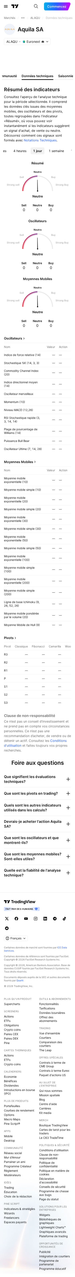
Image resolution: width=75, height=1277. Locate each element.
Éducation (10, 1192)
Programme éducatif (52, 1268)
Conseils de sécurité (52, 1186)
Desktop (9, 1140)
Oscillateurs (13, 338)
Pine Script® (12, 1123)
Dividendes (11, 1085)
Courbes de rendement (19, 1110)
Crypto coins (12, 1029)
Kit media (45, 1112)
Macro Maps (12, 1119)
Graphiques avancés (52, 1231)
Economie (10, 1076)
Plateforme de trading (53, 1236)
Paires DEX (11, 1038)
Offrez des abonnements (48, 1018)
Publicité (44, 1251)
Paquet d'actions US (52, 1075)
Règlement (11, 1170)
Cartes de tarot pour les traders (54, 1131)
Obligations (11, 1025)
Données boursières (52, 1012)
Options (9, 1114)
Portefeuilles (12, 1106)
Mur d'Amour (12, 1157)
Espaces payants (15, 1222)
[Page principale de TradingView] (15, 6)
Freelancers (11, 1217)
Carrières (45, 1108)
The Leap (45, 1050)
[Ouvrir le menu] (6, 6)
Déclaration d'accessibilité (48, 1180)
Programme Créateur (17, 1166)
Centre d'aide (48, 1104)
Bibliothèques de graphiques (50, 1221)
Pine (7, 1043)
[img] (43, 41)
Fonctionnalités (49, 1004)
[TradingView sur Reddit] (7, 928)
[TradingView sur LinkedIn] (45, 918)
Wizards (9, 1213)
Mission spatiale (49, 1095)
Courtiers (45, 1037)
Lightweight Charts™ (52, 1227)
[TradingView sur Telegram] (55, 918)
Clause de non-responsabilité (49, 1156)
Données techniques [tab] (37, 76)
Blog (42, 1099)
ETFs (7, 1020)
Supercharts (12, 1004)
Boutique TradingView (53, 1125)
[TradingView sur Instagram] (35, 918)
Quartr (19, 980)
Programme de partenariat (49, 1262)
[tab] (20, 150)
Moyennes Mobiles (18, 462)
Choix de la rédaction (18, 1196)
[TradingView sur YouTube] (26, 918)
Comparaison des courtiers (50, 1043)
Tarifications (47, 1008)
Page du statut (49, 1199)
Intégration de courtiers (54, 1256)
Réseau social (13, 1153)
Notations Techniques (40, 140)
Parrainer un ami (14, 1162)
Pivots (9, 638)
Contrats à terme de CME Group (52, 1064)
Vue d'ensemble (49, 1033)
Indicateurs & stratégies (19, 1209)
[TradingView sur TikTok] (64, 918)
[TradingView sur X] (7, 918)
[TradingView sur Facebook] (16, 918)
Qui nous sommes (50, 1090)
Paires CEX (11, 1034)
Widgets (44, 1215)
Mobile (8, 1136)
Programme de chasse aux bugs (54, 1192)
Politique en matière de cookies (54, 1172)
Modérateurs (12, 1175)
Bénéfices (10, 1081)
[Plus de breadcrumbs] (23, 18)
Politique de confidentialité (48, 1164)
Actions (9, 1016)
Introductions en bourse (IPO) (19, 1091)
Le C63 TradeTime (51, 1137)
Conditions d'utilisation (53, 1150)
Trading (9, 1187)
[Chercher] (36, 6)
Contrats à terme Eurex (54, 1070)
